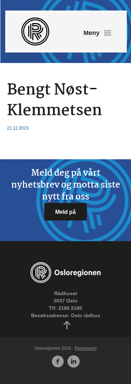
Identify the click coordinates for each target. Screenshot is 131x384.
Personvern (86, 348)
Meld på (65, 211)
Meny (91, 32)
